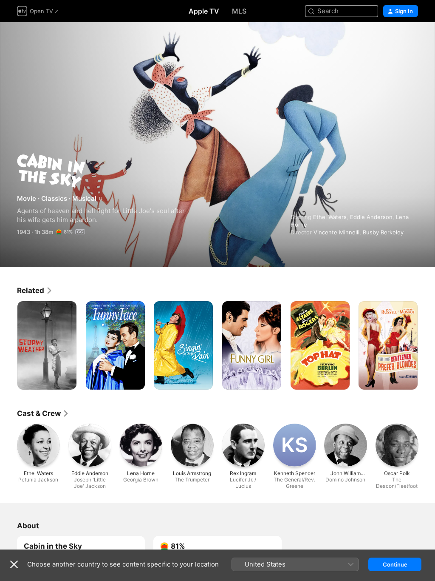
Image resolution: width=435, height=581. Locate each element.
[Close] (14, 564)
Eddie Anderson (371, 217)
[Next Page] (426, 345)
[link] (35, 290)
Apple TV (204, 11)
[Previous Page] (8, 345)
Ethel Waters (330, 217)
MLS (239, 11)
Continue (395, 564)
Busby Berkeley (383, 232)
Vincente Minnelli (336, 232)
